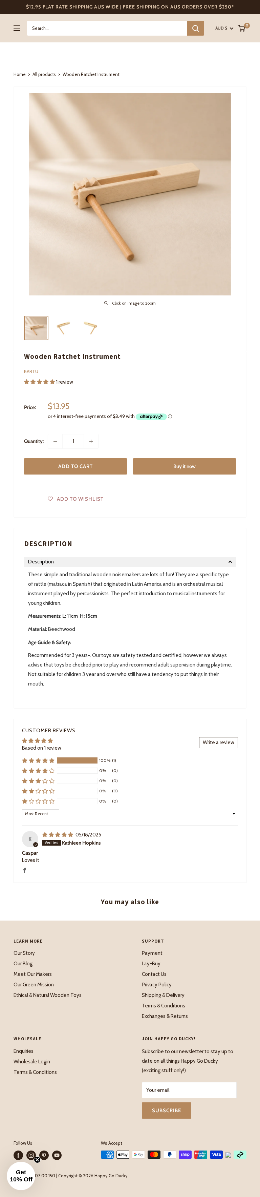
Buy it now (184, 466)
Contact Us (154, 974)
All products (44, 74)
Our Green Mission (34, 985)
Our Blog (23, 964)
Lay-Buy (151, 964)
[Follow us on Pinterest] (44, 1155)
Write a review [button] (218, 742)
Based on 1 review (41, 748)
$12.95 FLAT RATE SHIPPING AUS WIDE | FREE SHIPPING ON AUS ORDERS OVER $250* (130, 7)
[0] (241, 28)
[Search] (195, 28)
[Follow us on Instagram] (31, 1155)
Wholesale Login (32, 1062)
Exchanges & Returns (165, 1016)
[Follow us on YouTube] (57, 1155)
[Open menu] (17, 28)
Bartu (31, 371)
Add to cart (75, 466)
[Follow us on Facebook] (18, 1155)
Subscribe (166, 1110)
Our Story (24, 953)
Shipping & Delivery (163, 995)
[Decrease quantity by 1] (55, 441)
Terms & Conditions (163, 1006)
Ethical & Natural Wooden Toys (48, 995)
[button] (40, 382)
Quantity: (34, 441)
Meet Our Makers (33, 974)
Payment (152, 953)
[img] (58, 835)
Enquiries (24, 1051)
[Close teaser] (37, 1159)
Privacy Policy (157, 985)
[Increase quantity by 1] (91, 441)
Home (20, 74)
